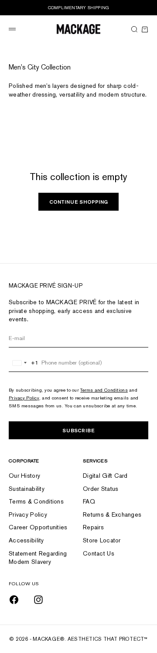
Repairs (93, 527)
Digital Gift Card (105, 475)
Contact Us (98, 553)
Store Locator (102, 540)
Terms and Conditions (104, 390)
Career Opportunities (38, 527)
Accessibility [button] (26, 540)
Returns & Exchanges (112, 514)
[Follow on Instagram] (38, 599)
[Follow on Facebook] (14, 599)
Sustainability (26, 489)
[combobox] (23, 362)
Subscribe (78, 430)
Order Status (100, 489)
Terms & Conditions (36, 501)
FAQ (89, 501)
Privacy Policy (24, 398)
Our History (24, 475)
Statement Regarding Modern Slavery (38, 557)
